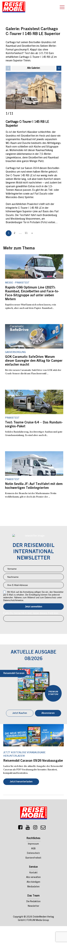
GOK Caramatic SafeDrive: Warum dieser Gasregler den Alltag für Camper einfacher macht (33, 361)
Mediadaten (33, 887)
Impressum (33, 844)
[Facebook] (20, 828)
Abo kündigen (33, 882)
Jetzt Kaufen (19, 713)
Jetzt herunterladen (21, 782)
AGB (33, 849)
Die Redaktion (33, 902)
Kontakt (33, 873)
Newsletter (33, 906)
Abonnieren (48, 713)
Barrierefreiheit (33, 858)
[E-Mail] (43, 828)
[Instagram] (35, 828)
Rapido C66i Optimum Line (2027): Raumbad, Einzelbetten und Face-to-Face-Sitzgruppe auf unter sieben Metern (32, 293)
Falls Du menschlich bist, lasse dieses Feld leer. (31, 613)
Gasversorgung (15, 352)
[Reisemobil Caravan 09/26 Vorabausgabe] (33, 735)
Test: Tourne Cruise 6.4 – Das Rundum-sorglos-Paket (34, 424)
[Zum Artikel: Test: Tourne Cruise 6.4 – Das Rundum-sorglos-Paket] (34, 402)
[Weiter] (58, 68)
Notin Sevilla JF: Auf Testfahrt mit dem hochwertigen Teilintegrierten (34, 486)
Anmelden (33, 606)
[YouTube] (28, 828)
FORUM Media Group (38, 920)
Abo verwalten (33, 877)
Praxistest (12, 418)
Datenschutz (33, 853)
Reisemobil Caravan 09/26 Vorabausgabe (33, 761)
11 (26, 233)
